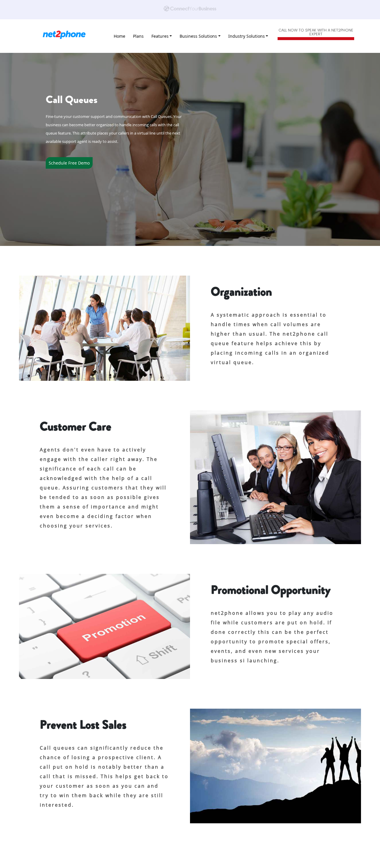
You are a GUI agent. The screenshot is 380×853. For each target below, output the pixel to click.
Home (119, 36)
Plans (138, 36)
